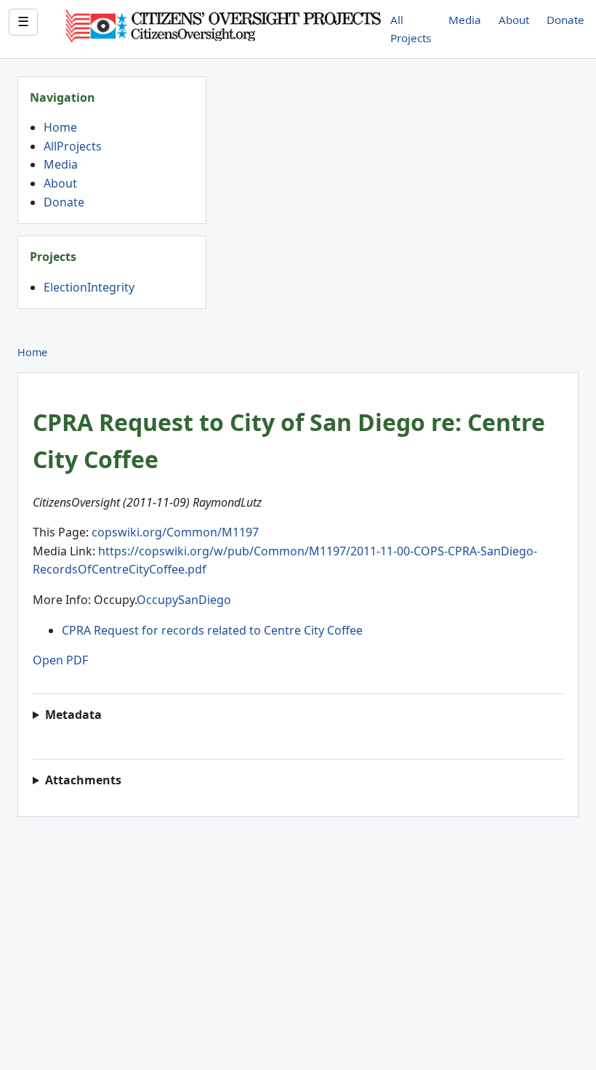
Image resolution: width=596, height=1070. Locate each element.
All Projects (410, 28)
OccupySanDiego (184, 600)
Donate (565, 19)
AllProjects (73, 146)
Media (464, 19)
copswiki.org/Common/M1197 (175, 532)
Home (60, 127)
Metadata (73, 715)
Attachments (83, 780)
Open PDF (60, 660)
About (514, 19)
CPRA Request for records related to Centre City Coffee (212, 630)
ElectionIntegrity (89, 287)
